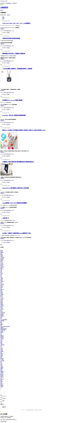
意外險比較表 (2, 312)
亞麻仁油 (1, 305)
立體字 (1, 341)
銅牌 (1, 342)
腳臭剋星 (1, 252)
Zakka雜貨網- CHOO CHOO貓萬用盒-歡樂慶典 (14, 203)
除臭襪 (1, 291)
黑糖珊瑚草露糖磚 (3, 328)
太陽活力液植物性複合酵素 (5, 326)
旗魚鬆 (1, 268)
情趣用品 (1, 367)
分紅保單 (1, 313)
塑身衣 (1, 383)
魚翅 (1, 282)
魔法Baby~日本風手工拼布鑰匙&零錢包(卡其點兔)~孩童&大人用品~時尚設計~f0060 (23, 130)
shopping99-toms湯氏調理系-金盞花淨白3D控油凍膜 (15, 188)
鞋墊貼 (1, 265)
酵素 (1, 310)
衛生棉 (1, 373)
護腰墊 (1, 324)
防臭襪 (1, 256)
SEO (1, 333)
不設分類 (3, 398)
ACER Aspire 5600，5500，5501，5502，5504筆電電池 (16, 23)
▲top (1, 34)
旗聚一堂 (1, 267)
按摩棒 (1, 368)
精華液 (1, 381)
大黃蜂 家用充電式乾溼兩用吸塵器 (11, 38)
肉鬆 (1, 271)
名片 (3, 19)
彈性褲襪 (1, 358)
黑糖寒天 (1, 327)
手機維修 (1, 372)
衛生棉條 (1, 374)
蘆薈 (1, 380)
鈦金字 (1, 349)
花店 (1, 334)
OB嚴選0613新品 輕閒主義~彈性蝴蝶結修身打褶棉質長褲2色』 (18, 161)
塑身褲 (1, 384)
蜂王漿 (1, 306)
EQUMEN (2, 385)
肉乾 (1, 275)
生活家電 (7, 32)
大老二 (1, 363)
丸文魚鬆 (1, 359)
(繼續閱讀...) (2, 28)
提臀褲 (1, 386)
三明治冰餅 (2, 257)
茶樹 (1, 382)
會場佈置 (1, 337)
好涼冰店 (1, 258)
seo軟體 (1, 331)
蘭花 (1, 318)
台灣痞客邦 (4, 7)
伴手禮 (1, 273)
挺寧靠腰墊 (2, 320)
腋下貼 (1, 261)
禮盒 (1, 272)
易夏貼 (1, 260)
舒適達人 (1, 375)
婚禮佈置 (1, 336)
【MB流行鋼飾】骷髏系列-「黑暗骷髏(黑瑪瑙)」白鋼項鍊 (17, 68)
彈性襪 (1, 356)
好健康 (1, 303)
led (0, 346)
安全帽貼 (1, 259)
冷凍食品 (1, 281)
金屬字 (1, 343)
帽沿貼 (1, 251)
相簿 (3, 16)
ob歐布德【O (5, 218)
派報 (1, 340)
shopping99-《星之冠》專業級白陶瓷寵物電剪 (14, 115)
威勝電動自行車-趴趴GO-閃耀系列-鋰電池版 (13, 53)
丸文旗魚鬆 (2, 360)
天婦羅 (1, 278)
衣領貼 (1, 250)
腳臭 (1, 253)
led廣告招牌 (2, 344)
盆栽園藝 (1, 316)
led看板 (1, 350)
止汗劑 (1, 297)
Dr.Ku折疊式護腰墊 (3, 319)
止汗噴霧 (1, 264)
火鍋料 (1, 279)
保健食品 (1, 304)
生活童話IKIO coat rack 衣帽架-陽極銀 (12, 100)
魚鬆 (1, 274)
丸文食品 (1, 266)
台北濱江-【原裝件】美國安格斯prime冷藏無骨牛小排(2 (16, 233)
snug (1, 288)
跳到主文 (1, 10)
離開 (5, 421)
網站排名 (1, 332)
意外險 (1, 311)
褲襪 (1, 357)
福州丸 (1, 280)
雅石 (1, 317)
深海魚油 (1, 309)
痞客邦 (8, 30)
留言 (10, 30)
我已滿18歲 (2, 421)
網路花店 (1, 335)
